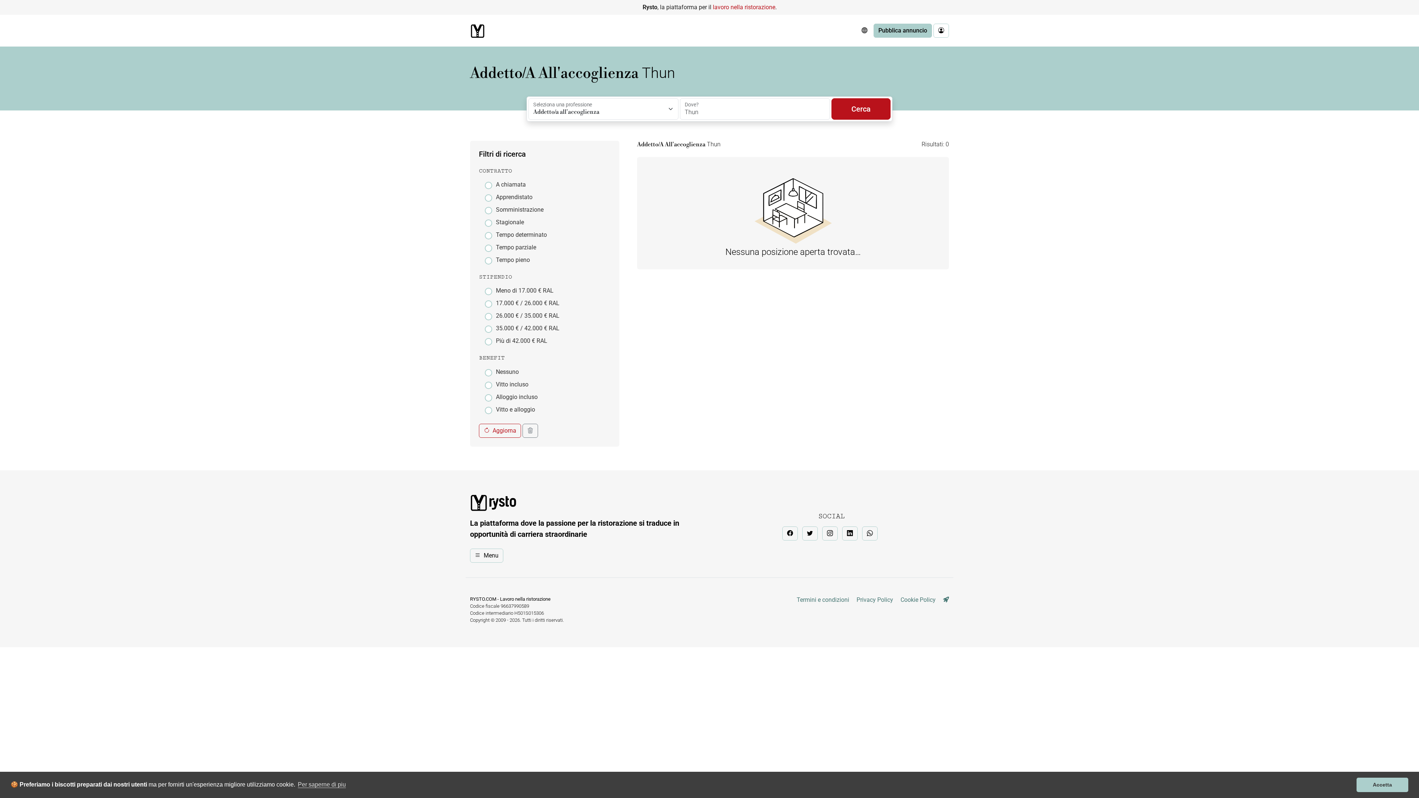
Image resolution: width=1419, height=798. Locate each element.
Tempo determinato (521, 234)
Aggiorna (504, 430)
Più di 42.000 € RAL (521, 340)
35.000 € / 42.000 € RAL (527, 328)
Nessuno (507, 371)
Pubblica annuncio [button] (902, 30)
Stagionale (510, 222)
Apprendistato (514, 197)
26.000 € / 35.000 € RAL (527, 315)
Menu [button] (491, 555)
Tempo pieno (513, 259)
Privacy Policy (875, 599)
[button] (864, 31)
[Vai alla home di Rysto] (477, 31)
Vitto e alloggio (515, 409)
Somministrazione (520, 209)
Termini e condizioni (823, 599)
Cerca (861, 109)
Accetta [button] (1382, 785)
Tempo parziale (516, 247)
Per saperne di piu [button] (322, 784)
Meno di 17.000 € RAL (525, 290)
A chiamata (511, 184)
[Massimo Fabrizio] (946, 599)
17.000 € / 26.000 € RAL (527, 303)
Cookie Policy (918, 599)
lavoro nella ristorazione (744, 7)
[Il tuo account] (941, 31)
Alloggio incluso (517, 396)
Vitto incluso (512, 384)
